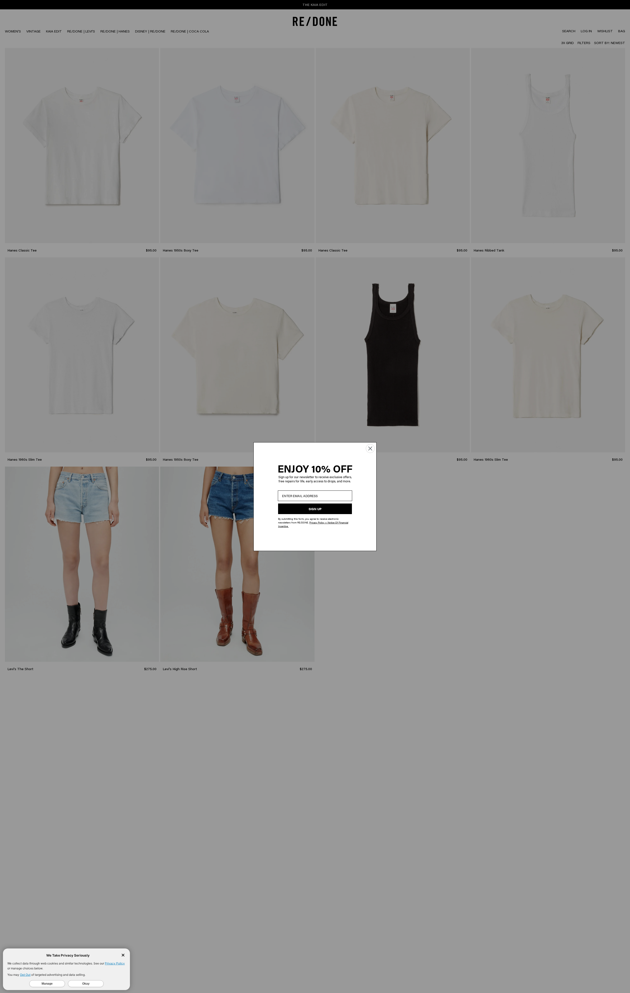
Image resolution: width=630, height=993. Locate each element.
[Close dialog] (370, 448)
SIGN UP (315, 508)
